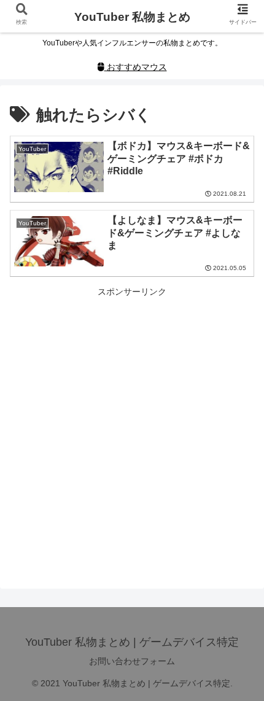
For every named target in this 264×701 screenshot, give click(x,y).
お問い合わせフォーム (132, 661)
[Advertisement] (132, 432)
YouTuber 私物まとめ (132, 16)
